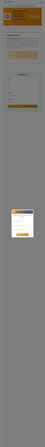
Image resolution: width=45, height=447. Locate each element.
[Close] (30, 212)
